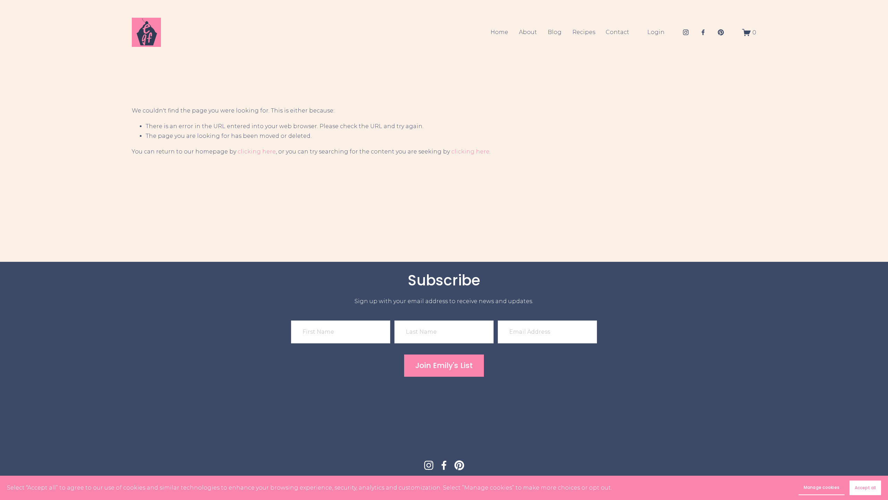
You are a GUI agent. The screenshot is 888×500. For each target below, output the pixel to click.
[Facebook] (703, 32)
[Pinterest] (720, 32)
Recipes (583, 32)
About (528, 32)
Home (499, 32)
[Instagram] (685, 32)
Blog (555, 32)
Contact (617, 32)
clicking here (257, 151)
